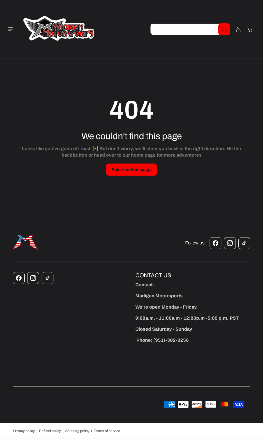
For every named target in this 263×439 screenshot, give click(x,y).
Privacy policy (24, 431)
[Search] (224, 29)
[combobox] (190, 29)
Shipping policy (77, 431)
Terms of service (107, 431)
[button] (14, 29)
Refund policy (50, 431)
